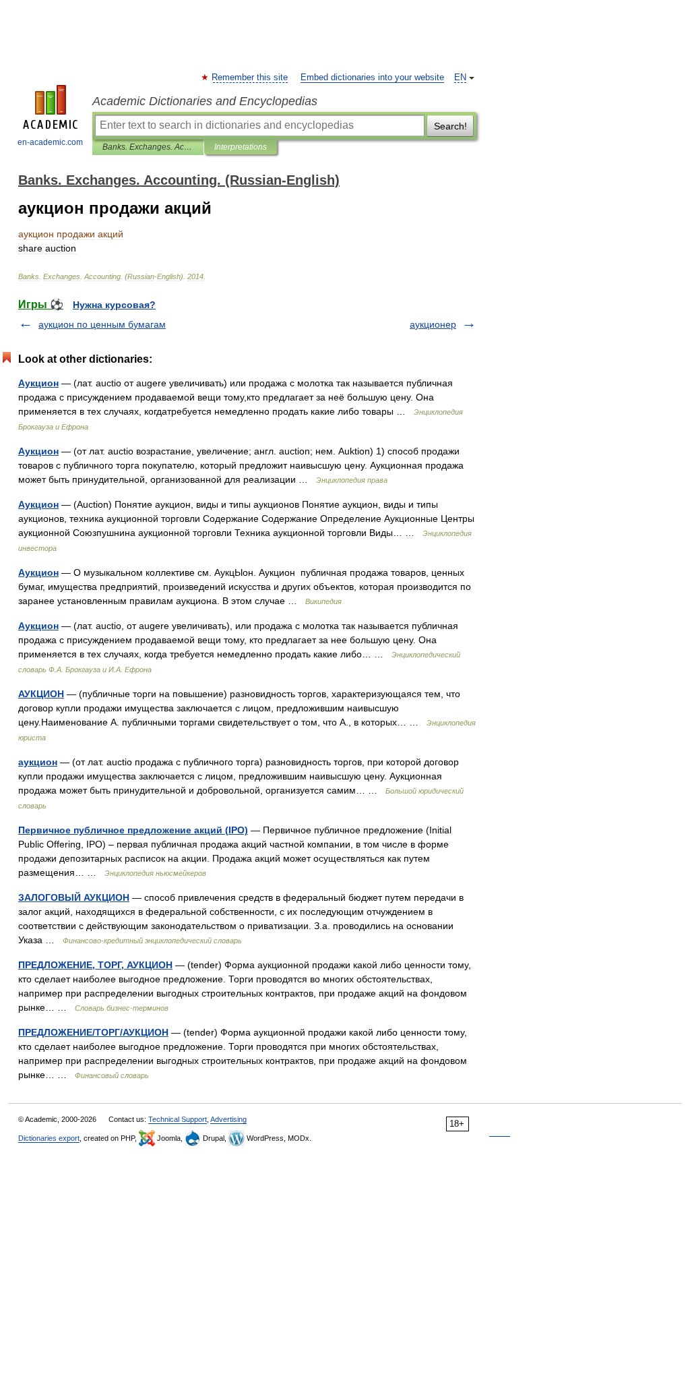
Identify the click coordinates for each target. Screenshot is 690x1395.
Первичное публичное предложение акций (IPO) (133, 830)
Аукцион (38, 383)
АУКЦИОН (41, 693)
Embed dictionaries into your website (372, 77)
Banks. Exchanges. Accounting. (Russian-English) (147, 147)
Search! (450, 126)
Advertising (228, 1119)
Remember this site (250, 77)
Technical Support (177, 1119)
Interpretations (240, 147)
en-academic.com (50, 142)
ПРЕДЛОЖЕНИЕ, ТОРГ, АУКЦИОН (95, 964)
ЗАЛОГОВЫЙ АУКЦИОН (73, 897)
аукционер (433, 324)
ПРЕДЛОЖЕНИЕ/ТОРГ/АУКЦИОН (93, 1032)
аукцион (37, 761)
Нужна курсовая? (114, 304)
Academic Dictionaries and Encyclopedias (204, 101)
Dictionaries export (49, 1138)
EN (460, 77)
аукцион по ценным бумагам (102, 324)
